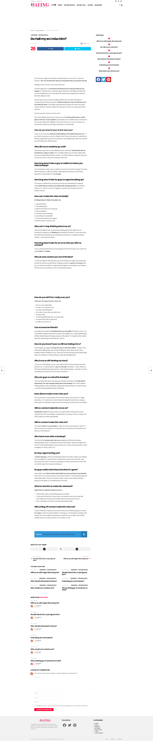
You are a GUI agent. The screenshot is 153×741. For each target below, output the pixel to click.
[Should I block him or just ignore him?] (2, 370)
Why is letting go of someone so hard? (74, 589)
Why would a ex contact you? (42, 588)
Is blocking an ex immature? (73, 581)
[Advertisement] (76, 18)
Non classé (97, 728)
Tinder (96, 731)
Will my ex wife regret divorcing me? (45, 572)
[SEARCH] (119, 5)
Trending (33, 1)
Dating (90, 5)
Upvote (44, 549)
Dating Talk (81, 5)
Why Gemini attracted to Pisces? (44, 581)
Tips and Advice (69, 5)
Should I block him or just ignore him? (74, 573)
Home (60, 5)
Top (53, 5)
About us (112, 739)
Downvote (77, 549)
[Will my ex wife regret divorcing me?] (151, 370)
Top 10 (107, 739)
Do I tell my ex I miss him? (109, 47)
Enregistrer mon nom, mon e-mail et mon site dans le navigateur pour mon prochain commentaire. (62, 705)
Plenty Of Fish (98, 729)
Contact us (39, 1)
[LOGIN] (121, 5)
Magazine (98, 5)
